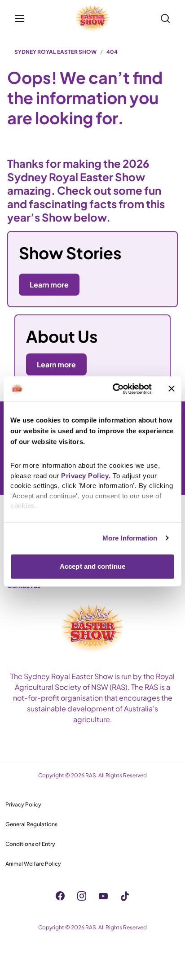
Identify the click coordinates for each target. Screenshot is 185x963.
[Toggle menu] (19, 18)
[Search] (165, 18)
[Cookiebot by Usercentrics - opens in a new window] (114, 389)
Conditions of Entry (30, 844)
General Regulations (31, 824)
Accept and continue (92, 566)
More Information (130, 538)
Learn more (56, 364)
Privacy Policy (23, 804)
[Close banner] (171, 389)
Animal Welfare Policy (33, 863)
